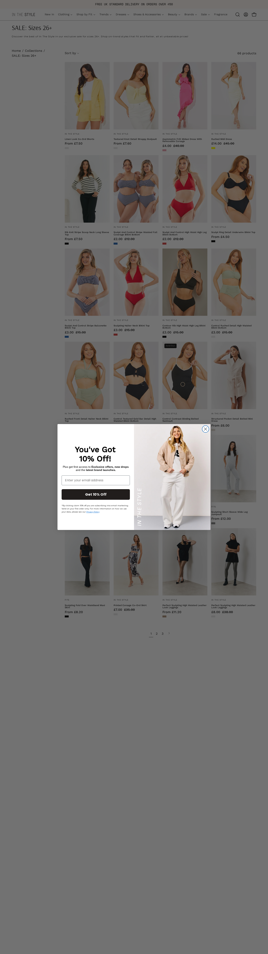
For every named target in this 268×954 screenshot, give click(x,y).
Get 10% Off (96, 494)
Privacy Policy (92, 512)
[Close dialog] (205, 429)
